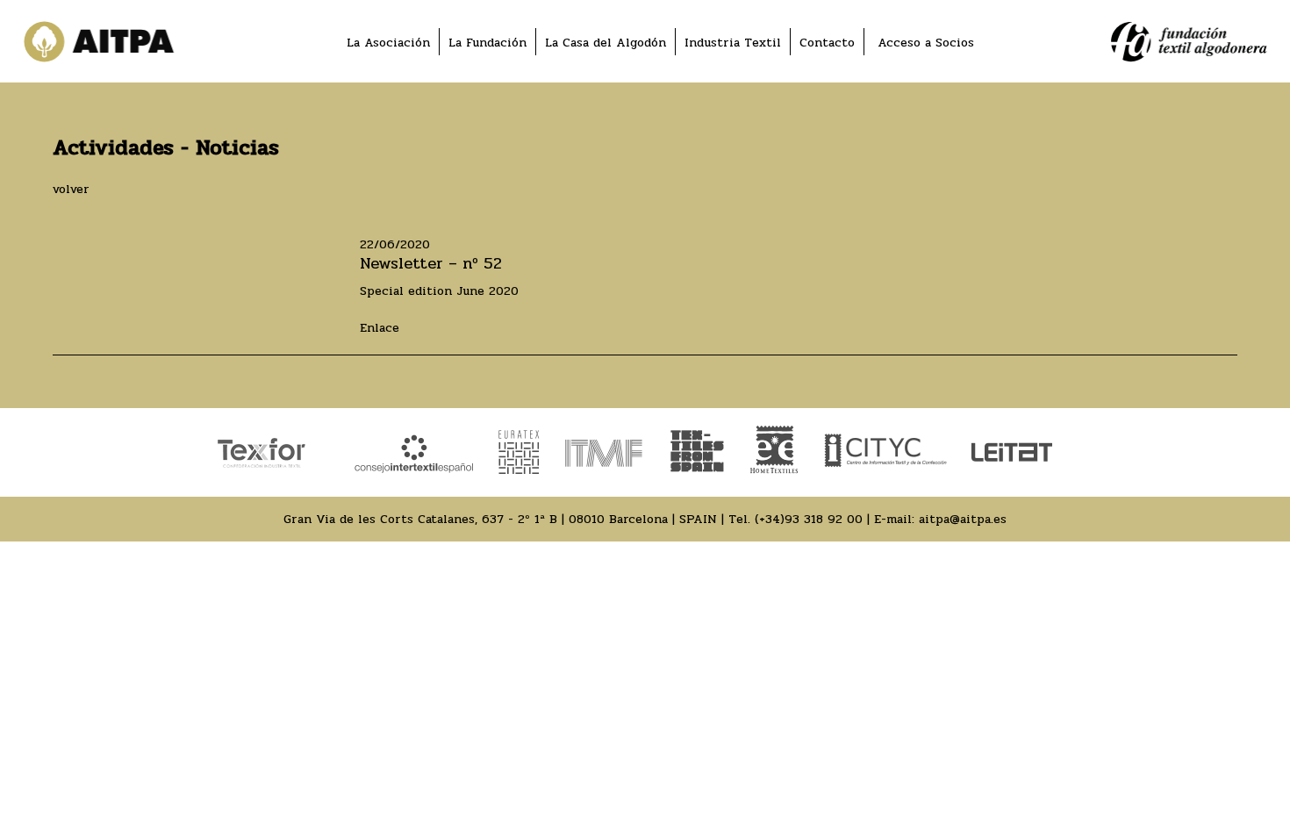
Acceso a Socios (926, 42)
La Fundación (487, 42)
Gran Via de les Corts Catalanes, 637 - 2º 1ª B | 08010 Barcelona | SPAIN (500, 519)
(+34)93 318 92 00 (809, 519)
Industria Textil (732, 42)
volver (71, 189)
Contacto (827, 42)
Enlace (379, 328)
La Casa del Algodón (605, 42)
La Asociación (388, 42)
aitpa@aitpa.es (963, 519)
